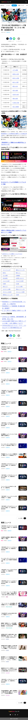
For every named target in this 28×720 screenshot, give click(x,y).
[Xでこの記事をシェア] (7, 38)
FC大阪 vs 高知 (16, 102)
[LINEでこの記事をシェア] (14, 38)
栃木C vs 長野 (15, 82)
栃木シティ (18, 272)
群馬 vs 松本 (15, 86)
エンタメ (8, 5)
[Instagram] (15, 715)
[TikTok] (17, 715)
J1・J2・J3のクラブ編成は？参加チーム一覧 (14, 310)
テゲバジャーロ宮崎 (20, 292)
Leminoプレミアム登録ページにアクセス (12, 254)
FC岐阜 (4, 283)
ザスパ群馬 (5, 275)
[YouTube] (10, 715)
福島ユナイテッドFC (20, 270)
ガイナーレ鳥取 (19, 286)
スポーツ (14, 5)
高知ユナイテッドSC (20, 289)
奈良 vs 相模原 (16, 106)
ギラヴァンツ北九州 (7, 292)
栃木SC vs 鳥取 (16, 78)
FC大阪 (17, 283)
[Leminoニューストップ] (6, 1)
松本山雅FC (5, 278)
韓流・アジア (21, 5)
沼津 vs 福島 (15, 90)
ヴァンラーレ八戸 (6, 270)
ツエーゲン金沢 (6, 281)
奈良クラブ (5, 286)
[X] (13, 715)
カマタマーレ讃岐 (6, 289)
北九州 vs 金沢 (16, 94)
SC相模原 (18, 275)
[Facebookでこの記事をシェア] (11, 38)
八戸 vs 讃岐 (15, 70)
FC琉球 (17, 294)
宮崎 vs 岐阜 (15, 98)
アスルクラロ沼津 (19, 281)
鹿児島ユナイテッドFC (8, 294)
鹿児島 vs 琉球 (16, 74)
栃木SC (4, 272)
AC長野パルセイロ (20, 278)
